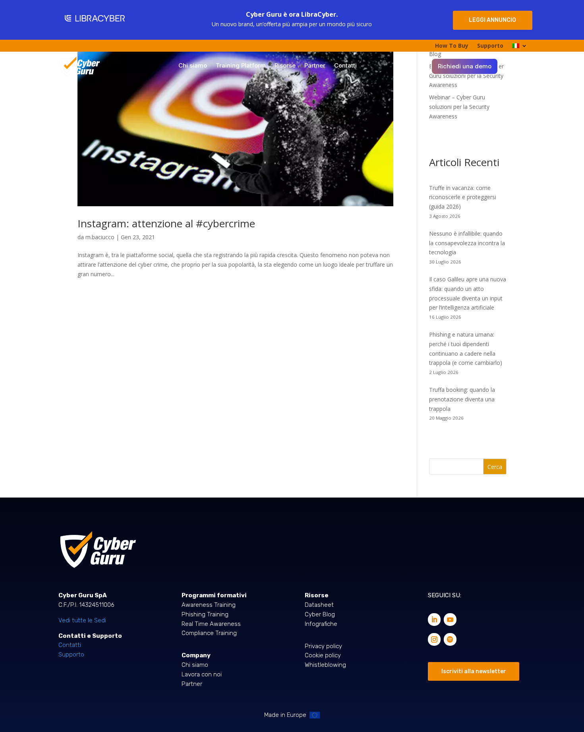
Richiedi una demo (464, 67)
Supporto (490, 46)
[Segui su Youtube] (450, 619)
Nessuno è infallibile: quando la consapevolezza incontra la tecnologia (467, 243)
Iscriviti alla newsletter (473, 671)
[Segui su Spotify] (450, 639)
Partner (314, 66)
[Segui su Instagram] (434, 639)
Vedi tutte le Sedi (82, 620)
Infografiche (321, 623)
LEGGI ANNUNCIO (492, 20)
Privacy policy (323, 646)
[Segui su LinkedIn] (434, 619)
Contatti (345, 66)
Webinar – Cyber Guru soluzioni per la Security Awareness (459, 106)
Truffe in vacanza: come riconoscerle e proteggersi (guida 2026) (462, 197)
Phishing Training (205, 614)
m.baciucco (99, 237)
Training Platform (241, 66)
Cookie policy (323, 655)
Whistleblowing (325, 664)
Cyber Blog (320, 614)
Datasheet (319, 604)
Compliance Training (209, 633)
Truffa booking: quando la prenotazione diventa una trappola (462, 399)
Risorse (285, 66)
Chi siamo (192, 66)
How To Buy (451, 46)
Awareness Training (209, 604)
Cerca (494, 467)
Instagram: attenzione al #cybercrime (166, 223)
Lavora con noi (202, 674)
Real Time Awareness (211, 623)
